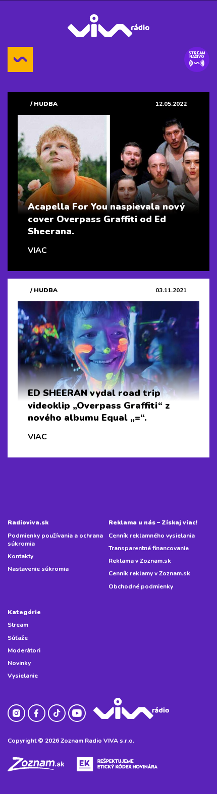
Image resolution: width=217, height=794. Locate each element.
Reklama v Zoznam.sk (139, 561)
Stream (18, 625)
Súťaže (18, 638)
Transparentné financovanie (148, 548)
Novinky (19, 663)
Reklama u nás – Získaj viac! (152, 522)
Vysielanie (23, 676)
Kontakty (20, 556)
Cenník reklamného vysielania (151, 536)
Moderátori (24, 650)
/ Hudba (44, 104)
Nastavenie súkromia (38, 569)
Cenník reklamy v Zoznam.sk (149, 573)
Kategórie (24, 612)
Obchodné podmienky (140, 586)
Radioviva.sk (28, 522)
